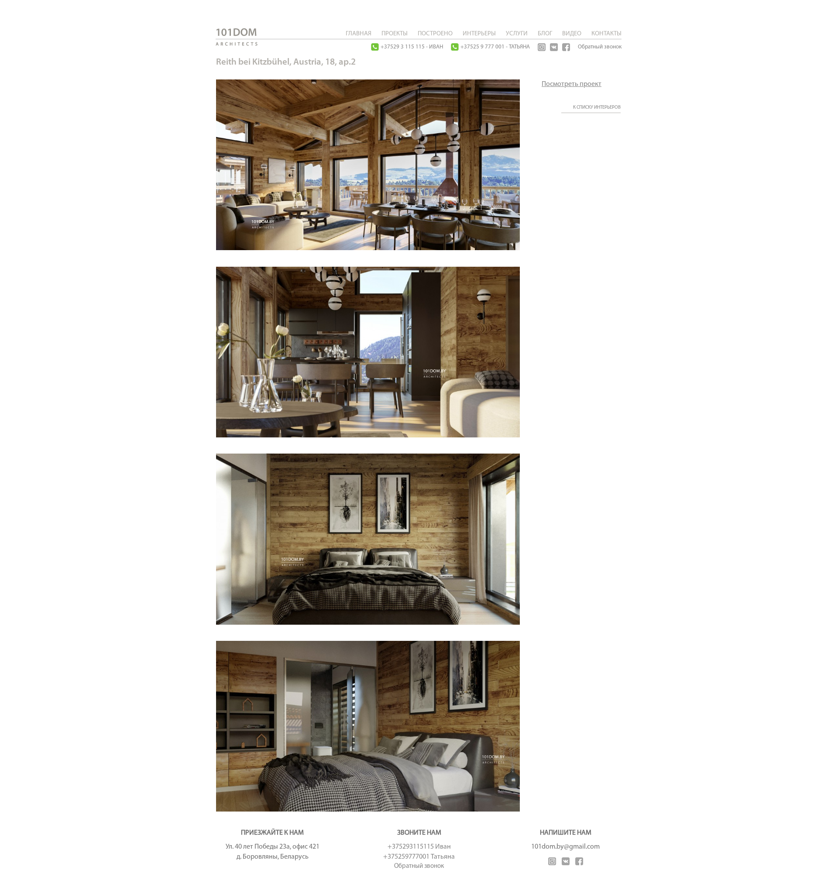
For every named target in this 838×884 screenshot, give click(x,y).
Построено (435, 34)
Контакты (606, 34)
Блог (545, 34)
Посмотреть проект (571, 84)
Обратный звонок (600, 47)
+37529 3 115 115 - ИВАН (412, 47)
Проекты (394, 34)
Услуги (517, 34)
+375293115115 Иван (419, 846)
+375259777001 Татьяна (419, 856)
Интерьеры (479, 34)
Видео (571, 34)
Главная (358, 34)
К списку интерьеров (597, 107)
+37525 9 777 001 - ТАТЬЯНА (495, 47)
